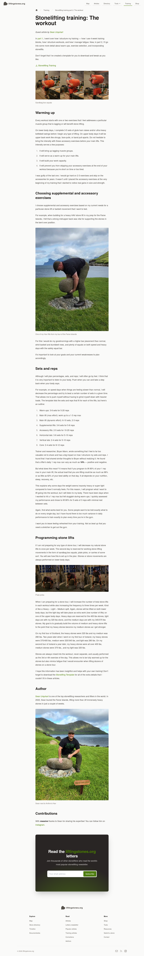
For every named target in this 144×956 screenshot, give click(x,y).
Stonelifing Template (65, 674)
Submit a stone (109, 933)
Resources (107, 929)
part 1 (40, 38)
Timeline (32, 929)
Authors (68, 941)
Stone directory (34, 925)
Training (128, 3)
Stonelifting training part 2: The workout (69, 10)
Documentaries (34, 933)
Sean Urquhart (56, 32)
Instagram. (40, 824)
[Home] (36, 10)
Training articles (71, 933)
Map (87, 3)
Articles (96, 3)
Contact (106, 937)
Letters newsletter (72, 925)
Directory (107, 3)
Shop (137, 3)
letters (81, 853)
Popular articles (71, 929)
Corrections (70, 937)
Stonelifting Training (47, 65)
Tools (116, 3)
